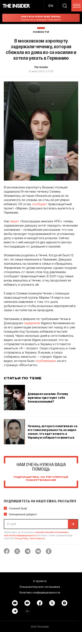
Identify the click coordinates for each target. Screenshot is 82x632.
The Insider (41, 67)
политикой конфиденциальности (20, 535)
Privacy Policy (21, 538)
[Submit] (73, 524)
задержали (32, 323)
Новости (41, 32)
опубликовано (45, 361)
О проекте (39, 581)
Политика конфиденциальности (39, 592)
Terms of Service (36, 538)
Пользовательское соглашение (40, 586)
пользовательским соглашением (51, 532)
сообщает (39, 204)
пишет (14, 221)
